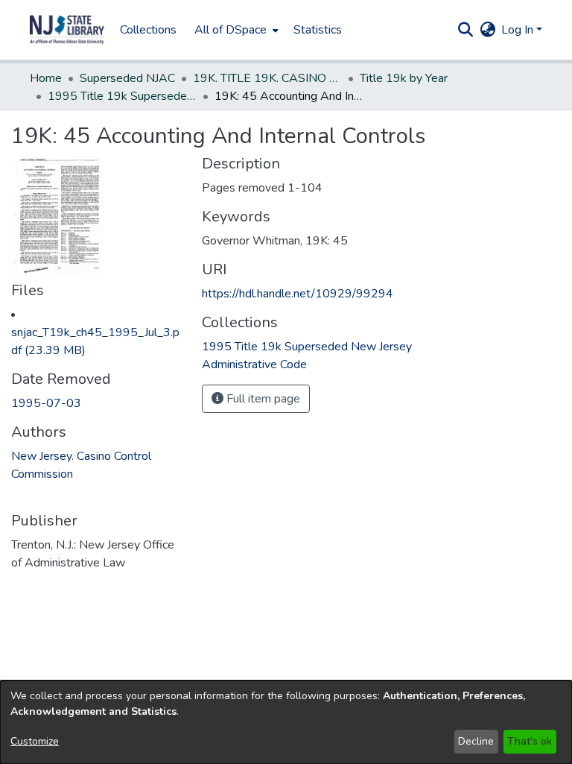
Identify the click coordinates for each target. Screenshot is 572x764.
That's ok (529, 741)
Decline (476, 741)
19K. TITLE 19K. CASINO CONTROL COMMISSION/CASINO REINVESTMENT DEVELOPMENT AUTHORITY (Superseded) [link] (267, 78)
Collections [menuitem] (148, 30)
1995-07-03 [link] (46, 403)
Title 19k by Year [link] (404, 78)
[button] (67, 30)
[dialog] (286, 722)
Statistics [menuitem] (317, 30)
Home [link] (46, 78)
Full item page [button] (261, 399)
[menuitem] (235, 30)
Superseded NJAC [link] (127, 78)
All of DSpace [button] (230, 30)
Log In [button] (518, 30)
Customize (34, 741)
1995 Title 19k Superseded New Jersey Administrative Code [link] (122, 96)
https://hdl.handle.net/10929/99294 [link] (297, 293)
